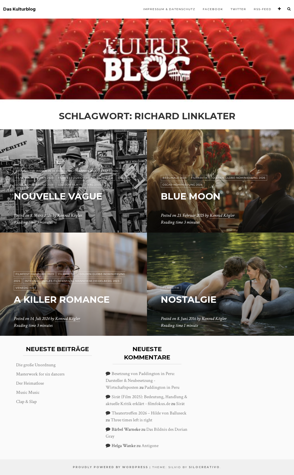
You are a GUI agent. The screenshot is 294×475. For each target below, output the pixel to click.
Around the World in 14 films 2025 (44, 170)
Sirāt (180, 404)
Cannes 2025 (86, 170)
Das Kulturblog (19, 9)
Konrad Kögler (69, 215)
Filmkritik (105, 177)
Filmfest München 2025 (35, 177)
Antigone (149, 446)
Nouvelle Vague (58, 196)
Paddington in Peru (161, 387)
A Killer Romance (62, 299)
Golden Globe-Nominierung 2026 (238, 177)
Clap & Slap (26, 402)
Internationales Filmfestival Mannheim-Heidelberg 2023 (72, 281)
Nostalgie (188, 299)
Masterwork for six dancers (40, 374)
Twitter (238, 9)
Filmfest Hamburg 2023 (35, 274)
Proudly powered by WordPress (110, 467)
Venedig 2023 (26, 287)
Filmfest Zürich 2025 (75, 177)
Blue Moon (190, 196)
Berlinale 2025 (175, 177)
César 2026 (109, 170)
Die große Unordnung (36, 365)
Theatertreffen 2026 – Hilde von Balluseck (149, 413)
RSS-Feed (262, 9)
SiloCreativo (204, 467)
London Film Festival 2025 (79, 184)
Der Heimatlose (30, 383)
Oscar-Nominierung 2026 (183, 184)
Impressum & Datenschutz (169, 9)
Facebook (213, 9)
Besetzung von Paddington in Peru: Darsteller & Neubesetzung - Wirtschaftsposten (140, 380)
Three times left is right (131, 420)
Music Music (28, 392)
